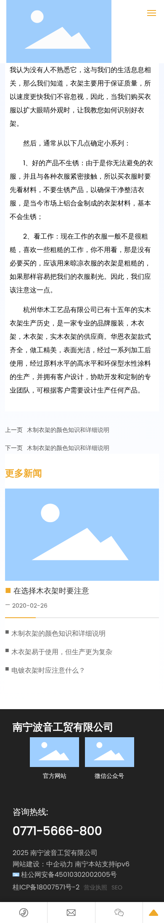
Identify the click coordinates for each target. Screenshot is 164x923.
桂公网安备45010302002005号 (69, 874)
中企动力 (59, 864)
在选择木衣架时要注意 (51, 590)
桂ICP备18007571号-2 (46, 887)
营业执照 (95, 887)
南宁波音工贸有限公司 (63, 727)
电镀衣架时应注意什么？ (48, 670)
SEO (116, 887)
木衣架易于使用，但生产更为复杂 (61, 652)
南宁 (81, 864)
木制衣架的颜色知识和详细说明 (68, 430)
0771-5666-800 (57, 831)
